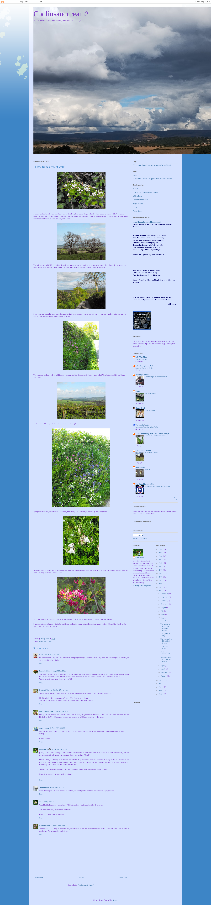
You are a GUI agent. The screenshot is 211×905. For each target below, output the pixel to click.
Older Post (123, 877)
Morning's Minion (46, 711)
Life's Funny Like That (144, 366)
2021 (161, 566)
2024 (161, 556)
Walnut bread (137, 196)
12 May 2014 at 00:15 (58, 825)
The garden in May (165, 635)
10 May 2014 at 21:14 (61, 690)
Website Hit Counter (140, 538)
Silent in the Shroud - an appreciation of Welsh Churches (152, 165)
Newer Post (39, 877)
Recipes (135, 188)
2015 (161, 587)
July (162, 611)
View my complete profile (142, 586)
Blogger (115, 900)
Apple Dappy (137, 211)
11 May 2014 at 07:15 (59, 749)
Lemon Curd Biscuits (140, 200)
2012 (161, 684)
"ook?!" (139, 391)
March (163, 669)
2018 (161, 577)
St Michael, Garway (151, 452)
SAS (40, 801)
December (164, 594)
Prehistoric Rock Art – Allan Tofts (147, 427)
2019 (161, 573)
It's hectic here (165, 621)
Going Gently (141, 408)
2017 (161, 580)
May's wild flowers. (46, 641)
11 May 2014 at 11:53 (56, 787)
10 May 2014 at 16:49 (51, 654)
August (163, 608)
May (162, 618)
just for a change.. (151, 393)
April (163, 666)
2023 (161, 560)
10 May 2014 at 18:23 (58, 671)
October (164, 601)
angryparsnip (44, 728)
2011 (161, 687)
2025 (161, 553)
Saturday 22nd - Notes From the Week (157, 486)
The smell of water (142, 425)
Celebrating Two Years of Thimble (156, 377)
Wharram (148, 469)
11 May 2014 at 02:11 (61, 711)
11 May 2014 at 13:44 (50, 801)
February (164, 672)
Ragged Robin (44, 825)
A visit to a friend (164, 648)
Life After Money (142, 357)
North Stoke (140, 467)
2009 (161, 694)
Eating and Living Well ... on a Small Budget (152, 434)
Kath (41, 654)
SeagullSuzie (44, 787)
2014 (161, 591)
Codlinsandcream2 (61, 14)
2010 (161, 691)
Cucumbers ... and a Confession (155, 436)
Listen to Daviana (141, 359)
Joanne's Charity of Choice (144, 368)
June (162, 614)
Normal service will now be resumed (165, 659)
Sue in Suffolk (44, 671)
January (164, 676)
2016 (161, 584)
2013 (161, 680)
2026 (161, 549)
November (165, 597)
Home (81, 877)
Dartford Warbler (46, 690)
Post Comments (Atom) (86, 885)
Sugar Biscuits (138, 203)
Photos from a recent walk (165, 653)
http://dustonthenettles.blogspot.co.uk (147, 222)
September (165, 604)
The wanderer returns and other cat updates (165, 627)
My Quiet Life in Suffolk (145, 484)
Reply (41, 663)
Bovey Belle (43, 749)
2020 (161, 570)
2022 (161, 563)
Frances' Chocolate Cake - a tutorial (145, 192)
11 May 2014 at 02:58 (57, 728)
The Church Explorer (143, 450)
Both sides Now (150, 410)
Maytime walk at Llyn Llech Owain (166, 641)
